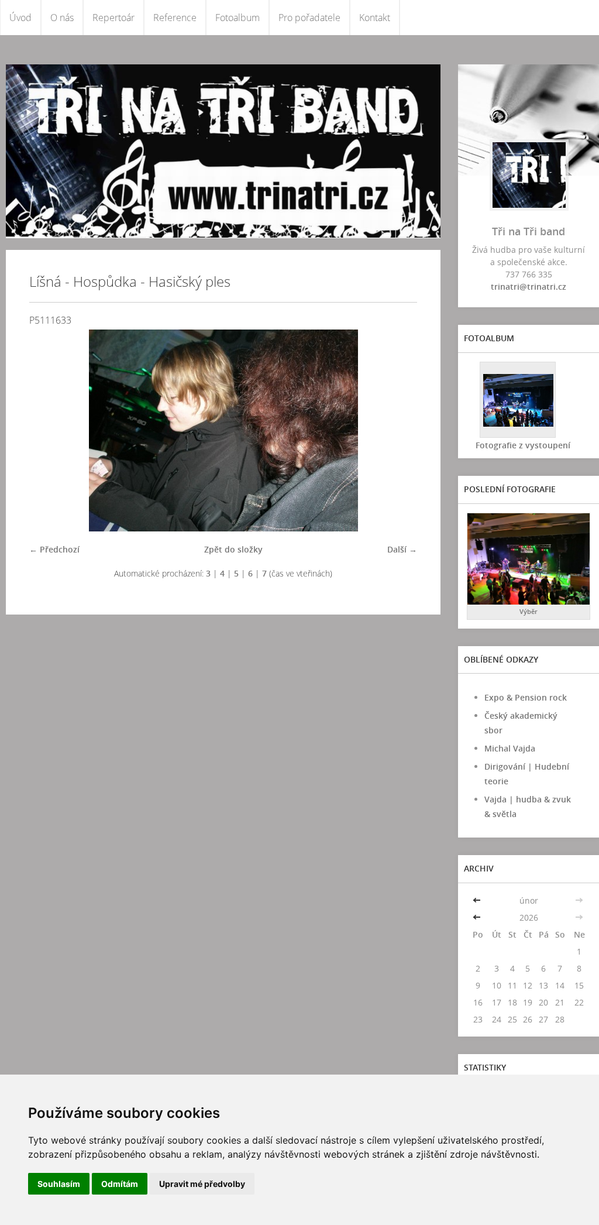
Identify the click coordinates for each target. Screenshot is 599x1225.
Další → (402, 549)
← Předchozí (54, 549)
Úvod (20, 17)
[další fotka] (398, 430)
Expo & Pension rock (525, 697)
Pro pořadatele (309, 17)
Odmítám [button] (119, 1184)
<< (478, 900)
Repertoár (113, 17)
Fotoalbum (237, 17)
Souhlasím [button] (58, 1184)
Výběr (528, 611)
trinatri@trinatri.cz (528, 286)
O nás (62, 17)
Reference (175, 17)
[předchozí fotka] (48, 430)
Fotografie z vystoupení (523, 445)
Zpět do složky (233, 549)
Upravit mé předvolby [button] (202, 1184)
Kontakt (374, 17)
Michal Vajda (509, 748)
